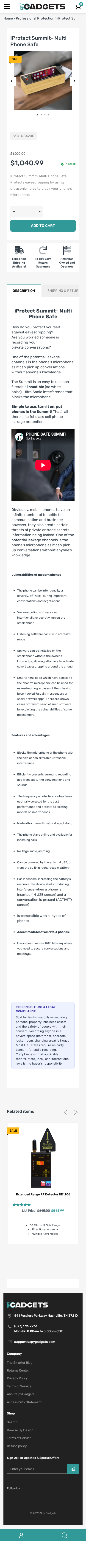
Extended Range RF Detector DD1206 (43, 1194)
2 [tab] (43, 115)
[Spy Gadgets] (43, 6)
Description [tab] (24, 291)
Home (8, 18)
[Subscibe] (73, 1469)
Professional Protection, (51, 1263)
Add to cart (43, 225)
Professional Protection (35, 18)
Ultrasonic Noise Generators (43, 1268)
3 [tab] (46, 115)
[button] (22, 1205)
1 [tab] (39, 115)
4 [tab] (50, 115)
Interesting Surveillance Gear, (39, 1257)
